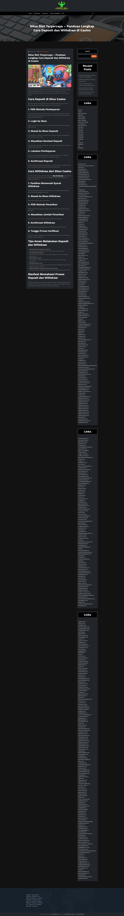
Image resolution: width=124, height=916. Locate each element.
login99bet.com (82, 625)
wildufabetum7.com (83, 422)
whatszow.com (82, 682)
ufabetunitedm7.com (83, 408)
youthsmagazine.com (83, 251)
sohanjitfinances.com (83, 381)
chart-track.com (82, 514)
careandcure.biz (82, 346)
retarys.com (81, 214)
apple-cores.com (82, 583)
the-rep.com (81, 486)
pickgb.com (81, 312)
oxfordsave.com (82, 231)
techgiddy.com (82, 189)
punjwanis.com (82, 164)
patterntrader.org (82, 317)
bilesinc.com (81, 497)
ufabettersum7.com (83, 401)
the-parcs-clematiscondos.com (86, 165)
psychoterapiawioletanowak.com (86, 369)
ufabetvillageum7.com (83, 745)
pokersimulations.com (83, 728)
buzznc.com (81, 854)
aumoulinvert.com (82, 569)
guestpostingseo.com (83, 172)
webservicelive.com (83, 878)
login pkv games (82, 113)
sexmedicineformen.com (84, 374)
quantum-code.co (82, 785)
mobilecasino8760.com (84, 559)
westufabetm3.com (83, 419)
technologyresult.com (83, 678)
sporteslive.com (82, 265)
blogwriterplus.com (83, 170)
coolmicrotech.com (83, 838)
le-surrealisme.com (83, 474)
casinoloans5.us (82, 562)
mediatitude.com (82, 467)
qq (35, 904)
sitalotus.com (81, 320)
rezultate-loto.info (83, 732)
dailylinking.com (82, 664)
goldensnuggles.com (83, 217)
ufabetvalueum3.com (83, 742)
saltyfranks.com (82, 488)
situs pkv (31, 904)
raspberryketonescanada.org (85, 821)
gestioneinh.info (82, 792)
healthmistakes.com (83, 314)
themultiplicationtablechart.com (86, 598)
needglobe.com (82, 360)
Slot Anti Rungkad (54, 13)
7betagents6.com (82, 713)
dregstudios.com (82, 507)
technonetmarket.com (84, 773)
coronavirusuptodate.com (84, 714)
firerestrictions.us (82, 524)
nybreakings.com (82, 831)
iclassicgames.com (83, 233)
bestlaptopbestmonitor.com (85, 541)
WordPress (55, 914)
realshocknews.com (83, 310)
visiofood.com (81, 802)
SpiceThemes (80, 914)
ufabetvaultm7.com (83, 744)
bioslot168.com (82, 875)
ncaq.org (80, 654)
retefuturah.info (82, 768)
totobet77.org (81, 394)
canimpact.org (82, 578)
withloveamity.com (83, 671)
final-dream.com (82, 788)
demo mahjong (82, 120)
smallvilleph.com (82, 502)
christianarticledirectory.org (85, 603)
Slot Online (37, 13)
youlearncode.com (83, 673)
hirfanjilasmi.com (82, 351)
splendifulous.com (83, 733)
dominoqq (28, 896)
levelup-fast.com (82, 725)
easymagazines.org (83, 350)
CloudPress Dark (69, 914)
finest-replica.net (82, 790)
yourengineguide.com (83, 830)
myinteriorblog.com (83, 809)
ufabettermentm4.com (84, 400)
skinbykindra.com (82, 857)
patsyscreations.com (83, 645)
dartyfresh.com (82, 659)
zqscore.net (81, 329)
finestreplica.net (82, 763)
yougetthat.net (82, 226)
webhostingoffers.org (83, 680)
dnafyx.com (81, 666)
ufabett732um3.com (83, 776)
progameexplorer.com (83, 862)
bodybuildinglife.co (83, 305)
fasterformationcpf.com (84, 215)
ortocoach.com (82, 362)
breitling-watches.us (83, 455)
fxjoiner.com (81, 856)
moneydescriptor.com (83, 250)
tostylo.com (81, 224)
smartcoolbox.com (83, 379)
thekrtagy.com (82, 835)
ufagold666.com (82, 807)
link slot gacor (82, 118)
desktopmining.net (83, 588)
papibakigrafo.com (83, 574)
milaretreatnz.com (83, 498)
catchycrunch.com (83, 640)
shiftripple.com (82, 375)
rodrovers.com (82, 702)
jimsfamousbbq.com (83, 438)
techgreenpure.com (83, 687)
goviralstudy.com (82, 579)
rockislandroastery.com (84, 864)
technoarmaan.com (83, 849)
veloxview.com (82, 417)
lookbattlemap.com (83, 219)
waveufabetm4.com (83, 749)
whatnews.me (81, 787)
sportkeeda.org (82, 343)
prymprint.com (82, 341)
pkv (79, 141)
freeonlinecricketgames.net (85, 521)
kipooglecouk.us (82, 566)
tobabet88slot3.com (83, 389)
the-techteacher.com (83, 842)
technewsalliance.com (83, 771)
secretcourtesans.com (84, 626)
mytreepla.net (81, 726)
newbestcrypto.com (83, 229)
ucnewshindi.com (82, 195)
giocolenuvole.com (83, 668)
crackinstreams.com (83, 716)
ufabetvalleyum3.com (83, 415)
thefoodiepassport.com (84, 571)
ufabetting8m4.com (83, 738)
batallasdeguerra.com (83, 505)
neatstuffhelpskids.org (84, 509)
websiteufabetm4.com (84, 752)
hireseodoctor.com (83, 721)
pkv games (32, 897)
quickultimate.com (83, 370)
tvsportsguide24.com (83, 288)
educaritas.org (82, 649)
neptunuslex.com (82, 448)
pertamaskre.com (82, 184)
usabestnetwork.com (83, 208)
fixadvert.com (81, 459)
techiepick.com (82, 813)
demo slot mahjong (83, 122)
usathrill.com (81, 825)
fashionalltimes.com (83, 845)
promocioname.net (83, 517)
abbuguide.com (82, 676)
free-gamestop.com (83, 201)
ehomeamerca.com (83, 683)
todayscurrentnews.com (84, 391)
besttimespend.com (83, 344)
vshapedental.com (82, 826)
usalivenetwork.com (83, 191)
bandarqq (80, 135)
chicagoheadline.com (83, 630)
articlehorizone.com (83, 709)
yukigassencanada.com (84, 707)
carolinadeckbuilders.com (84, 481)
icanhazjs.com (81, 576)
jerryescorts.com (82, 281)
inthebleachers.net (83, 590)
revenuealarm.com (83, 868)
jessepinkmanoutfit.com (84, 210)
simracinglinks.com (83, 471)
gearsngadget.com (83, 720)
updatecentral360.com (84, 326)
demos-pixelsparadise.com (85, 466)
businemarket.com (83, 246)
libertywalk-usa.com (83, 440)
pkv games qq (81, 123)
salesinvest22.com (82, 795)
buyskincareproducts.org (84, 593)
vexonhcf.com (81, 464)
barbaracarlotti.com (83, 586)
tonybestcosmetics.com (84, 852)
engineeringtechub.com (84, 279)
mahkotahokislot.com (83, 296)
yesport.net (81, 222)
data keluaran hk (82, 125)
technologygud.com (83, 308)
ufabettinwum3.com (83, 405)
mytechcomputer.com (83, 873)
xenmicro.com (81, 656)
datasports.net (82, 276)
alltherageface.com (83, 859)
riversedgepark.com (83, 637)
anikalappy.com (82, 756)
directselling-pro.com (83, 866)
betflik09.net (81, 652)
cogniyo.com (81, 348)
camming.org (81, 632)
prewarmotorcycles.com (84, 469)
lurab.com (80, 869)
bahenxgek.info (82, 183)
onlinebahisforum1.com (84, 628)
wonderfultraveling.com (84, 516)
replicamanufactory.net (84, 730)
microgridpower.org (83, 357)
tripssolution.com (82, 704)
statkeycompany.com (83, 479)
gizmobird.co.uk (82, 443)
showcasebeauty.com (83, 476)
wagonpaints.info (82, 780)
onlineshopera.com (83, 657)
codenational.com (82, 861)
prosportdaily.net (82, 794)
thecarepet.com (82, 169)
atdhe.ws (80, 548)
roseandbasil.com (82, 545)
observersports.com (83, 238)
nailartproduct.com (83, 694)
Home (30, 13)
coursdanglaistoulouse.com (85, 447)
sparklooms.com (82, 384)
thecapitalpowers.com (84, 388)
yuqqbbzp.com (82, 711)
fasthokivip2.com (82, 236)
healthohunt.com (82, 766)
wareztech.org (82, 207)
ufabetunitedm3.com (83, 407)
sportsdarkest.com (83, 255)
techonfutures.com (83, 818)
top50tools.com (82, 485)
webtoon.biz (81, 257)
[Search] (93, 13)
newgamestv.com (82, 270)
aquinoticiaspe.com (83, 241)
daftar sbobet (81, 117)
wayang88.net (81, 751)
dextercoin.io (81, 602)
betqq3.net (81, 560)
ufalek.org (80, 300)
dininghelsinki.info (82, 757)
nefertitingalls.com (83, 644)
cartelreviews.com (82, 690)
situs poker (34, 906)
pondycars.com (82, 816)
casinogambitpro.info (83, 174)
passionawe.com (82, 363)
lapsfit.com (81, 723)
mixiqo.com (81, 358)
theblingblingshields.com (84, 267)
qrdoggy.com (81, 307)
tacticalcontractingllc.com (85, 386)
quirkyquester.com (83, 372)
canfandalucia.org (82, 828)
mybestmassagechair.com (84, 554)
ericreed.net (81, 555)
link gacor (80, 130)
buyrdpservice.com (83, 220)
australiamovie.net (83, 442)
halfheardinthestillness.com (85, 552)
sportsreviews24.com (83, 289)
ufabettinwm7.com (83, 403)
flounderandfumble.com (84, 764)
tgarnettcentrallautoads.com (85, 457)
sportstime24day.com (83, 264)
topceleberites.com (83, 737)
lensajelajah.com (82, 651)
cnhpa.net (80, 319)
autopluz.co (81, 461)
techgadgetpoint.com (83, 286)
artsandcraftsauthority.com (85, 876)
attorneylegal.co (82, 282)
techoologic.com (82, 819)
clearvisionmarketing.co (84, 783)
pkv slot (80, 110)
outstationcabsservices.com (85, 833)
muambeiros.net (82, 528)
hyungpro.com (82, 260)
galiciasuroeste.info (83, 504)
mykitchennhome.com (83, 567)
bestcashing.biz (82, 523)
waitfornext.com (82, 782)
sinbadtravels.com (82, 203)
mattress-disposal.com (84, 301)
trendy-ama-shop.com (84, 799)
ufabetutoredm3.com (83, 412)
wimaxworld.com (82, 519)
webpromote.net (82, 535)
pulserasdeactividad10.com (85, 585)
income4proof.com (83, 647)
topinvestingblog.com (83, 483)
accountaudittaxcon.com (84, 339)
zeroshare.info (82, 495)
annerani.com (81, 490)
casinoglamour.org (83, 600)
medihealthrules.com (83, 823)
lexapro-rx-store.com (83, 591)
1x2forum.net (81, 623)
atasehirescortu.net (83, 277)
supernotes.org (82, 322)
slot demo (80, 127)
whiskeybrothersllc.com (84, 420)
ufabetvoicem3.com (83, 747)
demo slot (80, 129)
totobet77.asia (81, 393)
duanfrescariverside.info (84, 759)
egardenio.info (81, 334)
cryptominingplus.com (84, 239)
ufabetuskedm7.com (83, 410)
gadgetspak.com (82, 718)
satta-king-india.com (83, 706)
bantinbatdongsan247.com (85, 179)
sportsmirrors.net (82, 274)
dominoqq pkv (35, 894)
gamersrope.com (82, 198)
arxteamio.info (82, 336)
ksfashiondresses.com (83, 315)
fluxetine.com (81, 557)
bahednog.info (81, 181)
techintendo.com (82, 685)
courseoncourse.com (83, 177)
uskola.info (81, 778)
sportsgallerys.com (83, 272)
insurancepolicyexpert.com (85, 478)
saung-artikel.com (82, 234)
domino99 (80, 137)
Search (87, 51)
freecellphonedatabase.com (85, 196)
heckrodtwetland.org (83, 550)
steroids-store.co (82, 536)
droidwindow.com (82, 804)
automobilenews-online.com (85, 844)
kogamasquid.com (82, 597)
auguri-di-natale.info (83, 450)
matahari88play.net (83, 248)
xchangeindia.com (82, 837)
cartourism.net (82, 581)
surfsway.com (81, 692)
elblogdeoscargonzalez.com (85, 533)
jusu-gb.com (81, 167)
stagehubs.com (82, 621)
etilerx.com (81, 761)
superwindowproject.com (84, 572)
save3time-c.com (82, 462)
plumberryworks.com (83, 367)
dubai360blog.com (83, 291)
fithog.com (81, 540)
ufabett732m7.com (83, 800)
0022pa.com (81, 493)
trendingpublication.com (84, 396)
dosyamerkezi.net (82, 473)
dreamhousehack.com (83, 840)
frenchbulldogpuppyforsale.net (86, 595)
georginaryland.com (83, 543)
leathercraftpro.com (83, 355)
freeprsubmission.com (83, 806)
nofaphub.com (82, 642)
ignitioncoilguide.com (83, 871)
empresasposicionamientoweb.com (87, 850)
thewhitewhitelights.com (84, 547)
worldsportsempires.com (84, 324)
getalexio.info (81, 338)
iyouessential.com (82, 670)
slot (63, 13)
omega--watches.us (83, 454)
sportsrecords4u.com (83, 735)
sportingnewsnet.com (83, 262)
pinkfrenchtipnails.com (84, 269)
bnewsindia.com (82, 811)
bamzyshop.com (82, 814)
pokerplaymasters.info (84, 176)
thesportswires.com (83, 258)
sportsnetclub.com (83, 227)
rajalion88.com (82, 633)
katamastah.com (82, 327)
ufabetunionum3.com (83, 740)
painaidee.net (81, 253)
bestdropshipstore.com (84, 688)
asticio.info (81, 332)
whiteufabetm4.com (83, 754)
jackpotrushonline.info (84, 193)
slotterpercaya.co (82, 377)
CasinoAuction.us (82, 564)
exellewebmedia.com (83, 200)
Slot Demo (45, 13)
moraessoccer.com (83, 510)
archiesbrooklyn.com (83, 526)
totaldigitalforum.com (83, 847)
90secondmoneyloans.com (85, 699)
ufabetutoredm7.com (83, 413)
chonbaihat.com (82, 531)
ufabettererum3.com (83, 398)
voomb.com (81, 284)
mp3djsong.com (82, 445)
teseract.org (81, 797)
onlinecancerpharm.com (84, 298)
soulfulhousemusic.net (84, 382)
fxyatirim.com (81, 675)
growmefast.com (82, 295)
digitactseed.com (82, 695)
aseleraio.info (81, 331)
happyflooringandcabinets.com (86, 303)
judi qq (80, 111)
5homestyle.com (82, 605)
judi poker (80, 115)
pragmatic (80, 142)
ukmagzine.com (82, 205)
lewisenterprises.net (83, 661)
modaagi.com (81, 500)
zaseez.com (81, 639)
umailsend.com (82, 212)
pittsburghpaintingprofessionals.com (87, 365)
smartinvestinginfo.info (84, 769)
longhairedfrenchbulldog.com (85, 243)
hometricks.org (82, 353)
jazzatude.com (82, 492)
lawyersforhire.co (82, 245)
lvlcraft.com (81, 697)
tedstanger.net (82, 775)
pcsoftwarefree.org (83, 663)
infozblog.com (81, 529)
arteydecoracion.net (83, 538)
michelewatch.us (82, 452)
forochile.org (81, 512)
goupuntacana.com (83, 635)
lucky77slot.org (82, 293)
